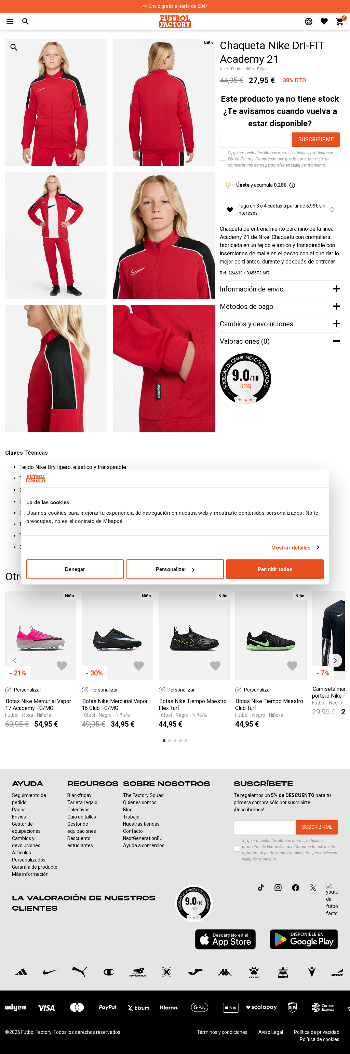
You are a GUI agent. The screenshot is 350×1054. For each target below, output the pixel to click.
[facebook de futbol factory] (295, 887)
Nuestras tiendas (141, 824)
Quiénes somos (140, 802)
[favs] (324, 21)
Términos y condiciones (222, 1032)
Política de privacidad (316, 1032)
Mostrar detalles (291, 547)
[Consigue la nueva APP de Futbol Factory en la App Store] (225, 939)
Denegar (75, 569)
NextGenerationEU (143, 838)
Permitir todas (275, 569)
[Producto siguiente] (335, 660)
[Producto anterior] (15, 660)
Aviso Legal (270, 1032)
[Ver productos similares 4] (180, 740)
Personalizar (171, 569)
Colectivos (78, 809)
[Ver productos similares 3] (175, 740)
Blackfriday (79, 795)
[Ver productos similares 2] (169, 740)
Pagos (19, 809)
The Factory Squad (143, 795)
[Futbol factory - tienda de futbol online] (175, 21)
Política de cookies (319, 1039)
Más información (30, 874)
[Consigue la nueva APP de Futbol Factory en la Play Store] (304, 939)
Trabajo (131, 817)
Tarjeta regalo (82, 802)
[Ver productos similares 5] (186, 740)
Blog (128, 809)
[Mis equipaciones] (308, 21)
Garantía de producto (34, 867)
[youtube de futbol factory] (332, 900)
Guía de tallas (81, 817)
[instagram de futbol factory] (278, 887)
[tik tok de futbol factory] (261, 887)
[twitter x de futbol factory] (313, 887)
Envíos (19, 817)
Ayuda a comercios (143, 845)
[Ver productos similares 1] (164, 740)
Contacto (133, 831)
